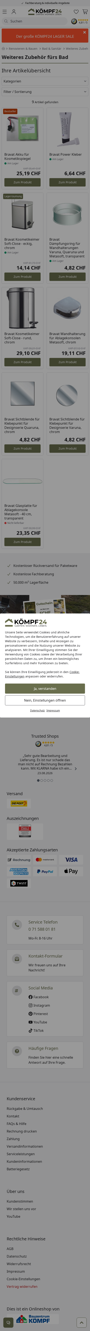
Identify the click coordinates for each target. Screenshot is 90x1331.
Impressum (53, 710)
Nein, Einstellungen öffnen (45, 700)
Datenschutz (37, 710)
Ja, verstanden (45, 688)
